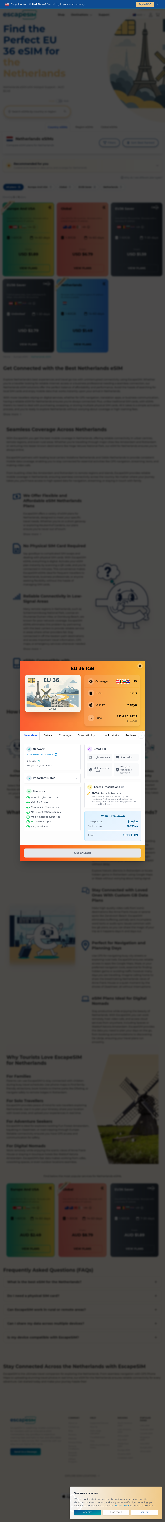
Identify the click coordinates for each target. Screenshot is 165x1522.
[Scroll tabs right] (141, 735)
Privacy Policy (122, 1505)
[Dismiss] (157, 4)
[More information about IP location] (38, 761)
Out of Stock (82, 852)
